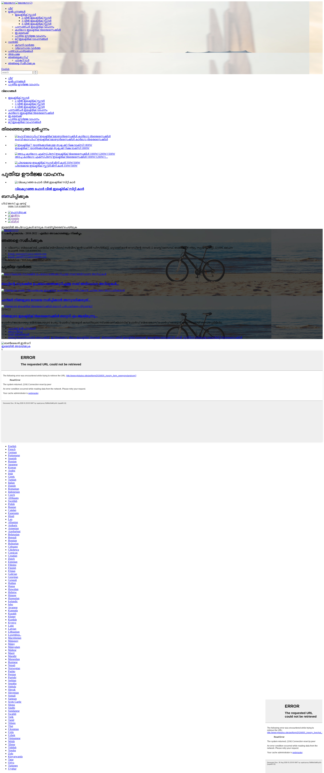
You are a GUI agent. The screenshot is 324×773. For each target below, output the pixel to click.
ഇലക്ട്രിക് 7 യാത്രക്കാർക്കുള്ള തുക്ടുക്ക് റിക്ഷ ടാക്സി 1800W (52, 148)
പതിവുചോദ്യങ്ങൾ (20, 51)
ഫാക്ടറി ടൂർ (22, 60)
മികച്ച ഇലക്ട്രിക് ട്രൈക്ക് (84, 337)
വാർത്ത (13, 42)
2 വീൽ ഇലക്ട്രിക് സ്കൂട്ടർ (36, 17)
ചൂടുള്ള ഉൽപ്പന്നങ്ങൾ (22, 328)
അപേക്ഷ (14, 54)
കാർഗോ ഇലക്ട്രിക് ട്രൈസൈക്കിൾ (38, 29)
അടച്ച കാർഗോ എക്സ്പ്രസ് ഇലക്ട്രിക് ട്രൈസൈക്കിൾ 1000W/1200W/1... (61, 156)
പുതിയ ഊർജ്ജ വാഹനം (30, 35)
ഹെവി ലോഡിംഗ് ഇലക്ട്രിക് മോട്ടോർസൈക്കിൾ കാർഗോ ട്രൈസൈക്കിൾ (61, 139)
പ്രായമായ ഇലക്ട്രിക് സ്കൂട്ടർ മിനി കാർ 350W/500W (46, 165)
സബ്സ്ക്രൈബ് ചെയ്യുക (60, 227)
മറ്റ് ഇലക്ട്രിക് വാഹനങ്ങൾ (31, 39)
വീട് (10, 8)
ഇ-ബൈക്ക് (22, 32)
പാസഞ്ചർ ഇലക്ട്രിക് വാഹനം (34, 26)
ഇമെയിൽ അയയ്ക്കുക (15, 346)
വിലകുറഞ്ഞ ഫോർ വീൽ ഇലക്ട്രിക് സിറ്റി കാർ (49, 189)
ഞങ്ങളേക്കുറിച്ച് (18, 57)
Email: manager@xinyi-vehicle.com (27, 253)
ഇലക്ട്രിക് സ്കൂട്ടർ (25, 14)
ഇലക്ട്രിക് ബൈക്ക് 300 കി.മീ (164, 337)
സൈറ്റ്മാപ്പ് (15, 331)
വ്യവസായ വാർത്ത (27, 48)
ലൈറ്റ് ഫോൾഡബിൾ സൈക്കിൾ (28, 337)
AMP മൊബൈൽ (18, 334)
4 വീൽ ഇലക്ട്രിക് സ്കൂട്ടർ (36, 23)
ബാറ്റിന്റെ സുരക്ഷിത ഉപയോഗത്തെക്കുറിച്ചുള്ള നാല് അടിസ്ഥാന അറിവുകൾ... (60, 283)
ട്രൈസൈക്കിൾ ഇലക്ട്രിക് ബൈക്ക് (123, 337)
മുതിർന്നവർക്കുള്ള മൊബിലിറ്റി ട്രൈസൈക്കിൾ (212, 337)
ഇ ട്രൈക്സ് (59, 337)
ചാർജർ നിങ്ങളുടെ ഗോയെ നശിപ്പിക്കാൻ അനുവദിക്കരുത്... (45, 300)
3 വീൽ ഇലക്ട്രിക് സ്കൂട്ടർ (36, 20)
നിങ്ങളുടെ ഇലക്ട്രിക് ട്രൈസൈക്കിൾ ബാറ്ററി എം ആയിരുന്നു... (49, 316)
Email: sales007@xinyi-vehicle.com (27, 256)
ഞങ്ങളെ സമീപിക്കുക (21, 63)
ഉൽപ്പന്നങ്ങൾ (16, 11)
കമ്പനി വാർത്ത (24, 45)
